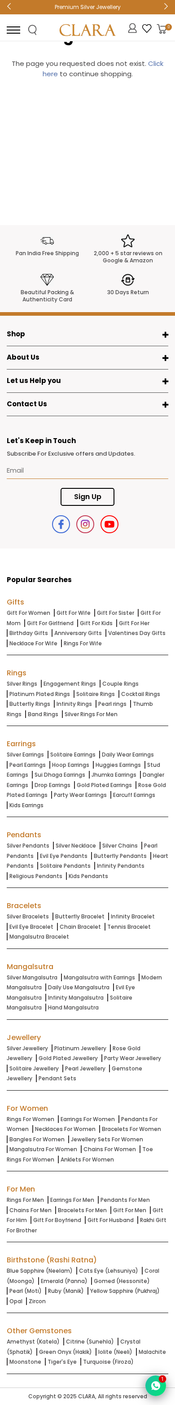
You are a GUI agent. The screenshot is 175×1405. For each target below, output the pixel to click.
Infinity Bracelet (133, 916)
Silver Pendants (28, 845)
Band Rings (43, 714)
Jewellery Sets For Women (107, 1139)
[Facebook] (61, 524)
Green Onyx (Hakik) (65, 1352)
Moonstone (25, 1362)
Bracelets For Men (82, 1210)
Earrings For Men (72, 1200)
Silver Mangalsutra (32, 977)
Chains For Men (30, 1210)
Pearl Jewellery (85, 1068)
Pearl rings (112, 704)
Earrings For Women (88, 1119)
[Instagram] (85, 524)
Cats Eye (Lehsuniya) (108, 1271)
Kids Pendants (88, 876)
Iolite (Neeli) (115, 1352)
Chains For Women (109, 1149)
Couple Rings (120, 683)
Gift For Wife (74, 613)
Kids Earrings (26, 805)
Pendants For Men (125, 1200)
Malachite (152, 1352)
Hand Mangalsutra (73, 1007)
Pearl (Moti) (25, 1291)
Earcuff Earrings (134, 795)
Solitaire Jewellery (34, 1068)
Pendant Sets (57, 1078)
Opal (15, 1301)
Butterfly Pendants (120, 856)
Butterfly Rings (29, 704)
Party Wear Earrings (80, 795)
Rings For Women (30, 1119)
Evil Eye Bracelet (31, 927)
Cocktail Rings (140, 694)
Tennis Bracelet (129, 927)
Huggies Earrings (118, 765)
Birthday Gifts (28, 633)
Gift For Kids (96, 623)
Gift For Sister (115, 613)
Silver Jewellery (27, 1048)
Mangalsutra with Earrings (99, 977)
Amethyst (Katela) (33, 1341)
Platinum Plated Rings (39, 694)
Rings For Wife (83, 643)
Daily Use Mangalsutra (78, 987)
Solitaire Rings (95, 694)
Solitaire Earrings (73, 754)
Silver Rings (22, 683)
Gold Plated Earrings (104, 785)
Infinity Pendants (120, 866)
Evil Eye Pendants (64, 856)
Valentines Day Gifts (137, 633)
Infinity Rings (74, 704)
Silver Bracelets (28, 916)
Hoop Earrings (70, 765)
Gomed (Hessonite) (122, 1281)
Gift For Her (134, 623)
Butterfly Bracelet (80, 916)
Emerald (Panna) (64, 1281)
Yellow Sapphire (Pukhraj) (125, 1291)
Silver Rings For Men (91, 714)
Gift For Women (28, 613)
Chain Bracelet (80, 927)
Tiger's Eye (62, 1362)
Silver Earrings (25, 754)
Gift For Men (129, 1210)
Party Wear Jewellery (132, 1058)
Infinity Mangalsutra (76, 997)
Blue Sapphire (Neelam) (40, 1271)
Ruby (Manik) (66, 1291)
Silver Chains (120, 845)
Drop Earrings (52, 785)
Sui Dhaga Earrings (60, 775)
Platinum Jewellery (80, 1048)
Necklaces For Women (65, 1129)
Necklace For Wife (33, 643)
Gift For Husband (111, 1220)
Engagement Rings (70, 683)
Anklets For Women (87, 1159)
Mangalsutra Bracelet (39, 936)
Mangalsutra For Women (43, 1149)
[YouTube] (109, 524)
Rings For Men (25, 1200)
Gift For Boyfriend (57, 1220)
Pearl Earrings (27, 765)
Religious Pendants (35, 876)
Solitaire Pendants (65, 866)
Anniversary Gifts (78, 633)
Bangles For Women (37, 1139)
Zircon (37, 1301)
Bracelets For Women (131, 1129)
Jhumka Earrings (114, 775)
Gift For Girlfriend (50, 623)
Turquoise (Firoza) (108, 1362)
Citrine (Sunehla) (90, 1341)
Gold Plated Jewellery (68, 1058)
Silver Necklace (76, 845)
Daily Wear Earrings (128, 754)
